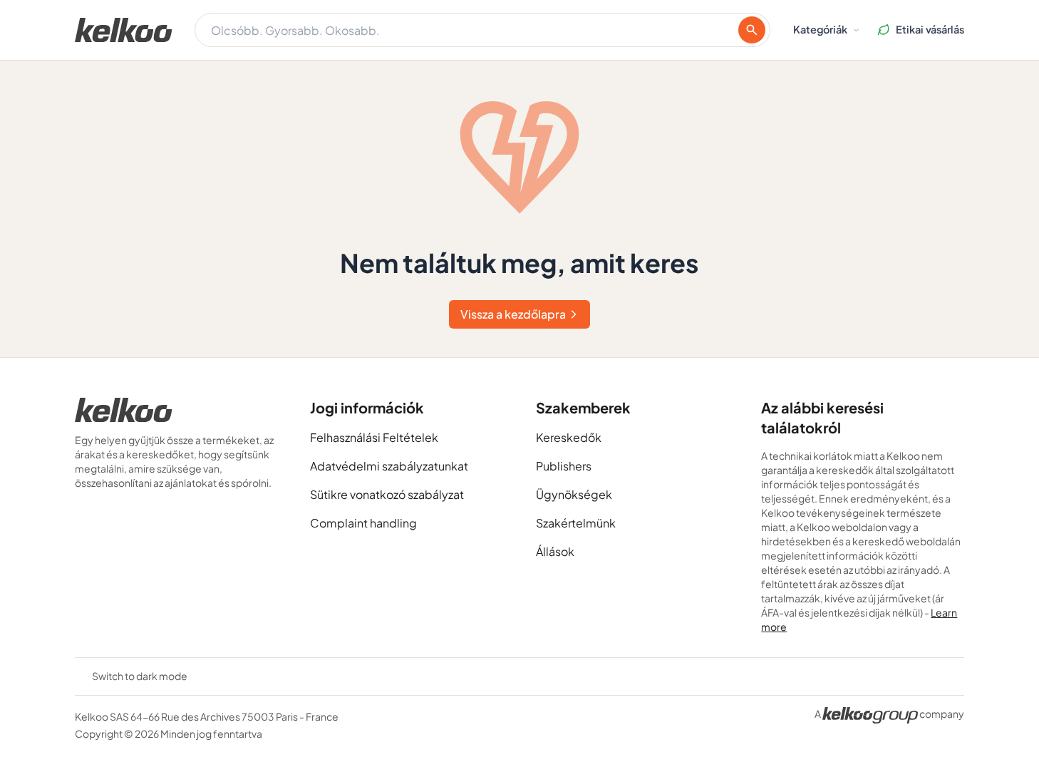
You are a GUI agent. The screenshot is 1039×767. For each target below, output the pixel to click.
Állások (555, 551)
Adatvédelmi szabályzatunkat (389, 465)
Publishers (563, 465)
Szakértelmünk (576, 522)
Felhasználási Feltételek (374, 437)
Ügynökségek (574, 494)
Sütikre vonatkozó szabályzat (387, 494)
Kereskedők (568, 437)
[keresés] (751, 29)
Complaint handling (363, 522)
